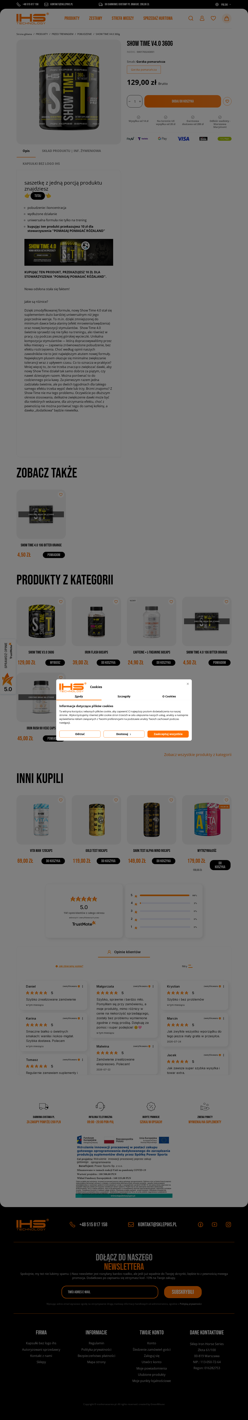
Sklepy (41, 1362)
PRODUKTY (72, 18)
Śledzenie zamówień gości (152, 1349)
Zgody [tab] (79, 696)
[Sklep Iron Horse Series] (32, 18)
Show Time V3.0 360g (41, 652)
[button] (191, 18)
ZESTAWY (95, 18)
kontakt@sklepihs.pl (157, 1224)
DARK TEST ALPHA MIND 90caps (151, 850)
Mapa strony (96, 1362)
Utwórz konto (152, 1362)
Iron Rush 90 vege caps (41, 728)
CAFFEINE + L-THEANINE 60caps (151, 652)
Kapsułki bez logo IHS (41, 1343)
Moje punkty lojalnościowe (151, 1381)
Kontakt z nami (41, 1356)
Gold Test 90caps (96, 850)
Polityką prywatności (191, 1303)
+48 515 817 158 (93, 1224)
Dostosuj (122, 734)
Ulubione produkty (151, 1374)
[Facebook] (200, 1224)
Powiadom (53, 555)
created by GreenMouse (152, 1404)
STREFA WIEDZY (123, 18)
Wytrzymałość (206, 850)
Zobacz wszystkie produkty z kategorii (198, 754)
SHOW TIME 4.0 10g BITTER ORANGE (41, 545)
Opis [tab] (26, 151)
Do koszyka (108, 662)
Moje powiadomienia (151, 1368)
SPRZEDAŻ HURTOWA (158, 18)
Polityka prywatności (96, 1349)
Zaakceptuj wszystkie (168, 734)
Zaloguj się (151, 1356)
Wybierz (55, 662)
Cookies (41, 1368)
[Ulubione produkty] (213, 18)
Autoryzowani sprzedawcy (41, 1349)
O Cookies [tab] (169, 696)
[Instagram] (228, 1224)
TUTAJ (37, 196)
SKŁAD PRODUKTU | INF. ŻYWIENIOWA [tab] (71, 151)
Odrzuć (80, 734)
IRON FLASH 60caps (96, 652)
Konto (151, 1343)
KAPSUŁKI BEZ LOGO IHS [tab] (41, 163)
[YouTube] (214, 1224)
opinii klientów (84, 912)
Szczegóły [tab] (124, 696)
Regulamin (96, 1343)
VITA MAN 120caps (41, 850)
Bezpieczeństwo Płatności (96, 1356)
